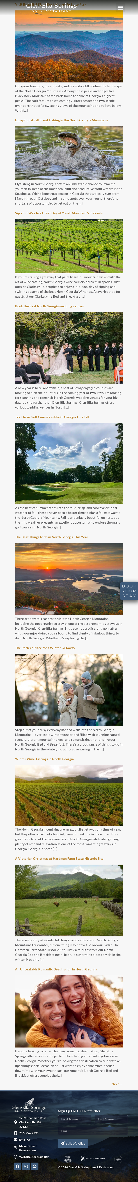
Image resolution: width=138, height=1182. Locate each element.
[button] (120, 7)
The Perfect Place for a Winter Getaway (45, 648)
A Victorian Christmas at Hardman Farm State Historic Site (59, 858)
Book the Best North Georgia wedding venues (49, 306)
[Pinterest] (34, 1166)
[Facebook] (17, 1166)
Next (117, 1084)
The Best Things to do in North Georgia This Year (51, 537)
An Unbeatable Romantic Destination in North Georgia (56, 969)
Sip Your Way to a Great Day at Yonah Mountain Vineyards (59, 213)
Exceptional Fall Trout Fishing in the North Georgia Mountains (61, 120)
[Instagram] (26, 1166)
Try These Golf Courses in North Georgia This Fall (52, 417)
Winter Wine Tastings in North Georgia (44, 759)
